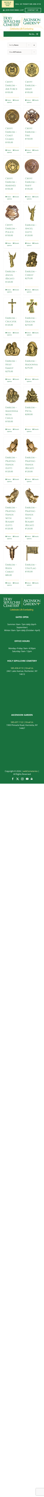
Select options (9, 101)
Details (16, 100)
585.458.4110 (17, 668)
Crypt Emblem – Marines (11, 182)
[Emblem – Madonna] (31, 349)
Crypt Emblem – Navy (30, 182)
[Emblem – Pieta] (31, 395)
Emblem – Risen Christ (11, 568)
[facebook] (12, 779)
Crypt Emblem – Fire (30, 132)
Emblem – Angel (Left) (30, 228)
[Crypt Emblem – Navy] (31, 166)
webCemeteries (30, 771)
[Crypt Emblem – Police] (12, 213)
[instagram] (22, 779)
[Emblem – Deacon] (31, 306)
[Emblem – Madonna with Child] (12, 395)
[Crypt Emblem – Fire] (31, 116)
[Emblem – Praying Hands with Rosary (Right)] (31, 495)
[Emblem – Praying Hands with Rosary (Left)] (12, 495)
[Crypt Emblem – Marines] (12, 166)
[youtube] (27, 779)
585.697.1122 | (18, 722)
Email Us (29, 668)
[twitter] (17, 779)
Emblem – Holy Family (11, 364)
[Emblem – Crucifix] (12, 306)
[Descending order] (34, 45)
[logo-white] (22, 598)
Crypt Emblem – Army (30, 85)
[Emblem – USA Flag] (31, 552)
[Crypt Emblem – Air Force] (12, 70)
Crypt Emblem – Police (11, 228)
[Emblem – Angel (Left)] (31, 213)
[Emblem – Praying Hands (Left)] (12, 445)
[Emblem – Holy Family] (12, 349)
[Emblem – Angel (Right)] (12, 259)
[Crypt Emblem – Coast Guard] (12, 116)
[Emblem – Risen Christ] (12, 552)
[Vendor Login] (32, 779)
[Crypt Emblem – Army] (31, 70)
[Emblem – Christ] (31, 259)
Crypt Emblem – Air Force (11, 85)
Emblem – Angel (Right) (11, 275)
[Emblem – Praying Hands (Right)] (31, 445)
